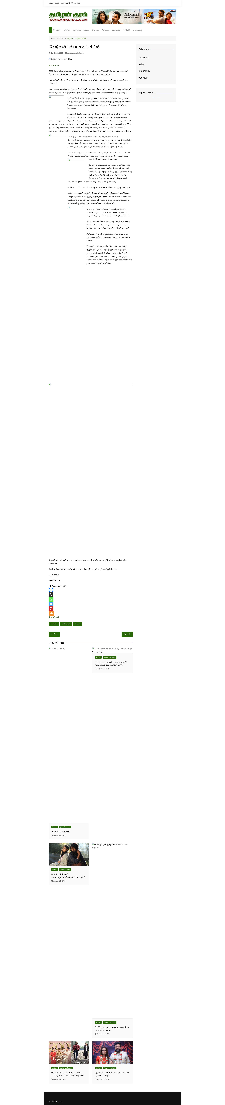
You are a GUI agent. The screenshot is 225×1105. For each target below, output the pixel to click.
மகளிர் (86, 30)
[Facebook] (51, 590)
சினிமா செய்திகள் (109, 657)
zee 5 (78, 624)
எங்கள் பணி (65, 3)
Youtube (126, 30)
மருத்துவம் (77, 30)
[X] (51, 594)
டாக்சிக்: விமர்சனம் (60, 831)
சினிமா (67, 30)
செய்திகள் (57, 30)
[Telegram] (51, 604)
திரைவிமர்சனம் (78, 53)
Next (126, 634)
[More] (51, 613)
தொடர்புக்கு (75, 3)
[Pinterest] (51, 608)
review (54, 624)
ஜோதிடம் (105, 30)
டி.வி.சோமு (116, 30)
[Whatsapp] (51, 599)
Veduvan (67, 624)
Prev (55, 634)
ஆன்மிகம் (95, 30)
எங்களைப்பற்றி (54, 3)
